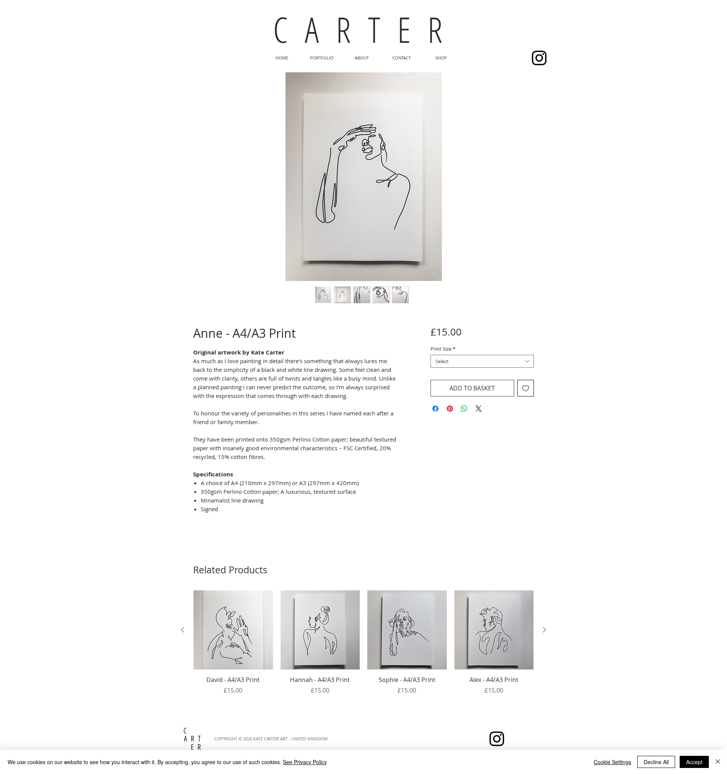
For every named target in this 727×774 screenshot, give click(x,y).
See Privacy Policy (305, 762)
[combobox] (482, 361)
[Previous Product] (182, 629)
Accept (694, 762)
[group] (363, 651)
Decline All (656, 762)
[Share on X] (478, 408)
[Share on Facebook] (435, 408)
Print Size (443, 349)
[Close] (717, 762)
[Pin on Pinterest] (449, 408)
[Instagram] (539, 58)
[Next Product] (544, 629)
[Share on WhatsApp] (464, 408)
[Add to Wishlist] (525, 388)
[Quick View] (233, 630)
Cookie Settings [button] (612, 762)
